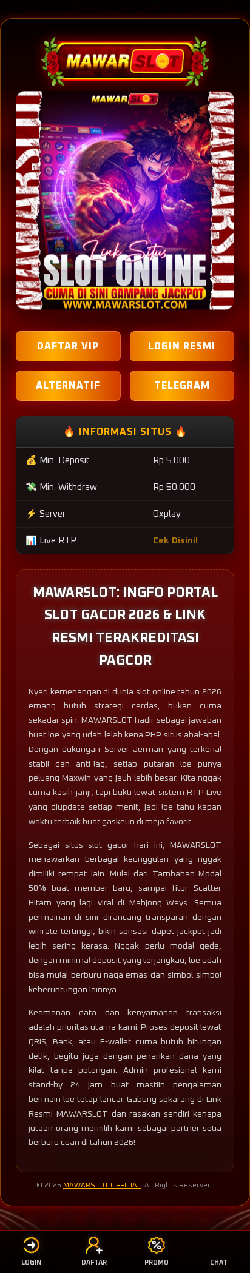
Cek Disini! (175, 540)
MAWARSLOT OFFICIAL (102, 1185)
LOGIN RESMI (181, 346)
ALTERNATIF (68, 386)
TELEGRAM (182, 386)
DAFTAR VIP (68, 346)
